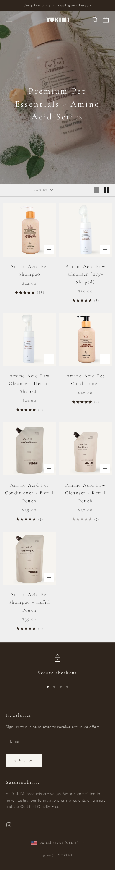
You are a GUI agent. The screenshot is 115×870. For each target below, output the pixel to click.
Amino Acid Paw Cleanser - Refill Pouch (85, 492)
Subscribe (23, 760)
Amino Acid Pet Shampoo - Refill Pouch (29, 602)
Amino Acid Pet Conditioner (85, 379)
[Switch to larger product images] (96, 190)
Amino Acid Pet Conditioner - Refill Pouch (29, 492)
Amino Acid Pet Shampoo (29, 270)
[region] (57, 665)
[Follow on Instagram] (9, 825)
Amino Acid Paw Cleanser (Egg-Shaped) (85, 274)
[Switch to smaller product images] (106, 190)
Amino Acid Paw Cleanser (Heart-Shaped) (29, 383)
